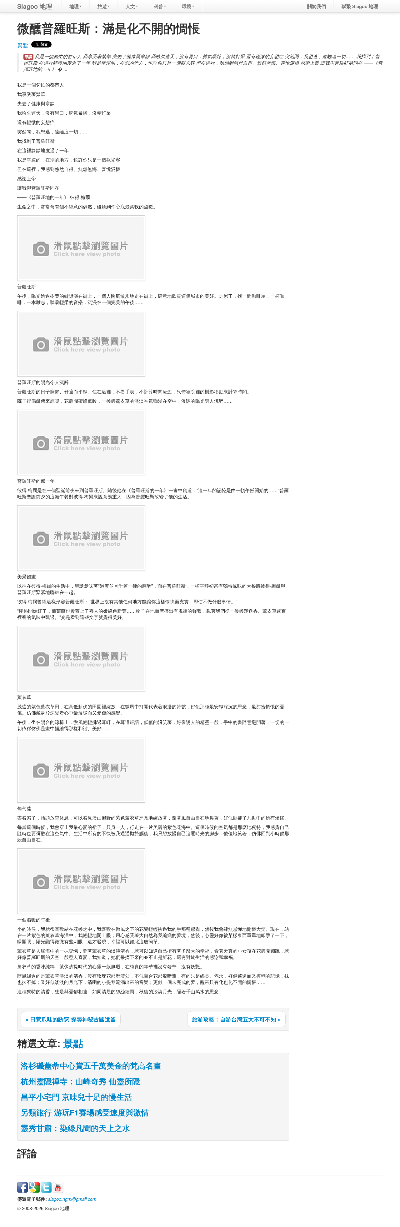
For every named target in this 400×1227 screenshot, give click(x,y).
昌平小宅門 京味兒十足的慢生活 (76, 1096)
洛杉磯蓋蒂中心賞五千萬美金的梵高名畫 (91, 1065)
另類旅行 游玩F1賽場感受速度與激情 (85, 1112)
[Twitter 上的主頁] (46, 1186)
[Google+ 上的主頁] (34, 1186)
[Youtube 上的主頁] (58, 1186)
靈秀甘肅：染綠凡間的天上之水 (75, 1128)
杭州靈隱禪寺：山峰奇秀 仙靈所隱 (80, 1081)
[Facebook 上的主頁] (22, 1186)
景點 (22, 45)
